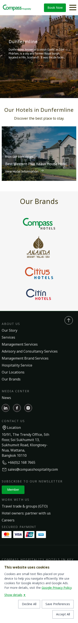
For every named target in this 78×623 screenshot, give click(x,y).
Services (8, 337)
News (6, 398)
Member (13, 489)
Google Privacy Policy (57, 588)
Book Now (55, 7)
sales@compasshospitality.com (33, 469)
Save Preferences (58, 604)
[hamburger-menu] (72, 7)
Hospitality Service (17, 365)
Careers (8, 520)
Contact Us (13, 421)
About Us (11, 324)
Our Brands (11, 379)
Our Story (9, 330)
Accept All (63, 614)
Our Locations (13, 372)
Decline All (29, 604)
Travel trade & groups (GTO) (25, 506)
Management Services (20, 344)
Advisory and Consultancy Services (30, 351)
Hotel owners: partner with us (26, 513)
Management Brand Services (25, 358)
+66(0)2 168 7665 (21, 462)
